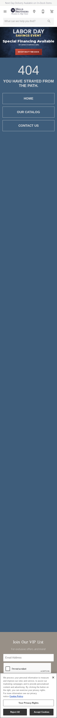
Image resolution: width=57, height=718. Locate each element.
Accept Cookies (41, 712)
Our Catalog (28, 112)
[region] (28, 695)
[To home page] (19, 11)
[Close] (53, 677)
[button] (5, 11)
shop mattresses (28, 52)
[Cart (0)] (52, 11)
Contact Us (28, 125)
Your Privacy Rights (28, 703)
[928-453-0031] (43, 11)
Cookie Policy (16, 696)
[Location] (34, 11)
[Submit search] (49, 21)
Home (28, 98)
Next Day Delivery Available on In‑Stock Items (28, 2)
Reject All (15, 712)
